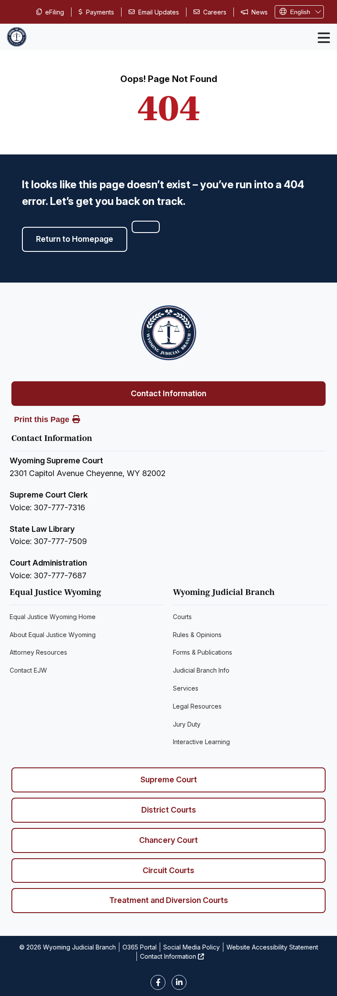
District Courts (168, 809)
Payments (100, 12)
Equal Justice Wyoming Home (53, 616)
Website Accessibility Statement (272, 947)
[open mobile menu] (324, 38)
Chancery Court (168, 840)
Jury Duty (187, 724)
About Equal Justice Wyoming (53, 634)
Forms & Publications (202, 652)
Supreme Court (168, 779)
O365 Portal (139, 947)
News (259, 12)
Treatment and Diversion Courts (168, 900)
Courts (182, 616)
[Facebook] (158, 982)
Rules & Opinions (197, 634)
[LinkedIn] (179, 982)
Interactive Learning (201, 741)
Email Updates (158, 12)
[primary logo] (16, 37)
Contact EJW (28, 670)
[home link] (168, 332)
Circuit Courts (168, 870)
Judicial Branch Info (201, 670)
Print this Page (41, 419)
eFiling (54, 12)
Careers (214, 12)
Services (185, 688)
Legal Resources (197, 706)
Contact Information (168, 393)
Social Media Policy (191, 947)
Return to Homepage (74, 239)
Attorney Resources (38, 652)
